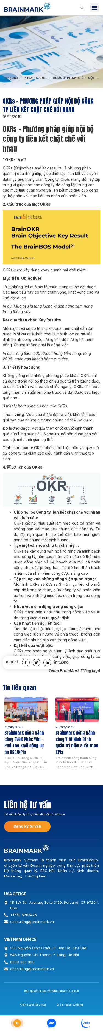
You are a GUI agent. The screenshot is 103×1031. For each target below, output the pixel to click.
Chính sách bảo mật (33, 1004)
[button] (94, 7)
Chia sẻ (12, 662)
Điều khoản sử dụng (70, 1004)
